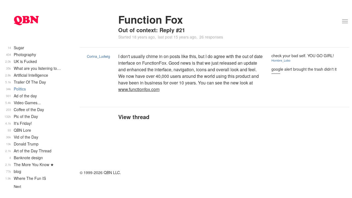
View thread (133, 117)
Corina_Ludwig (98, 56)
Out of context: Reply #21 (151, 30)
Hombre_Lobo (280, 60)
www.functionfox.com (139, 89)
